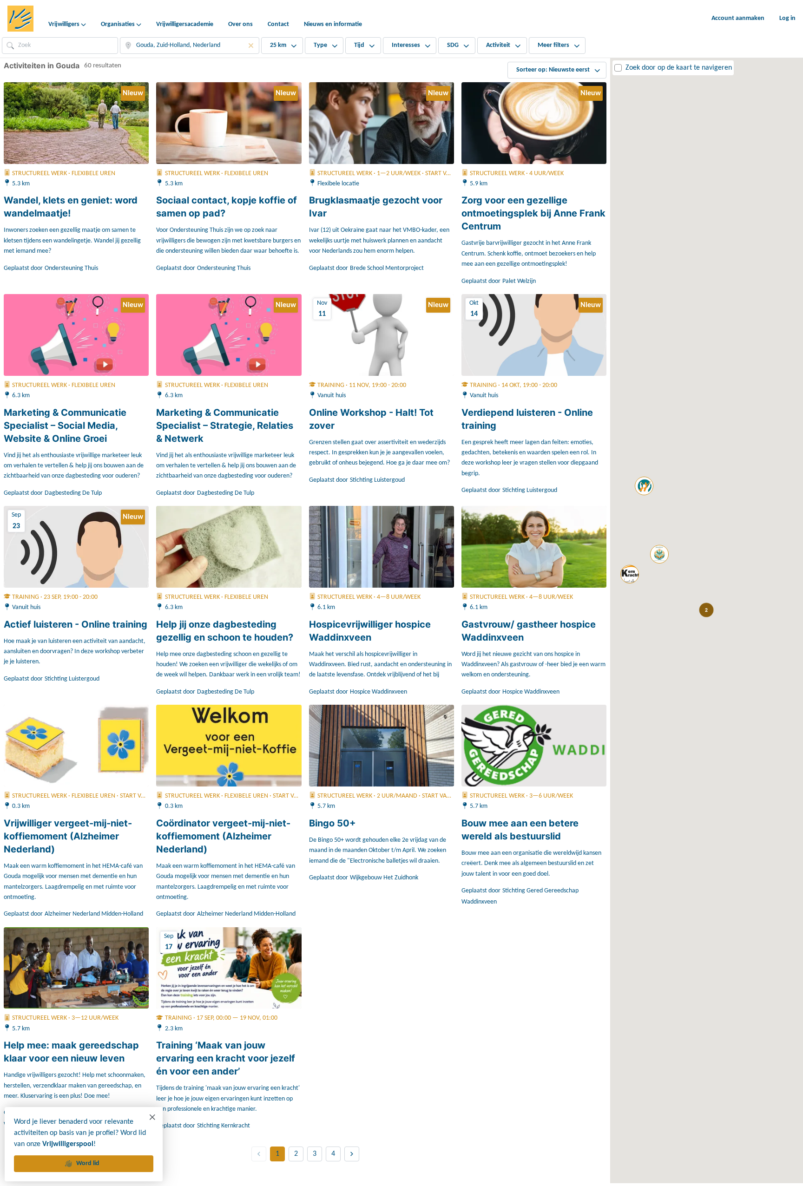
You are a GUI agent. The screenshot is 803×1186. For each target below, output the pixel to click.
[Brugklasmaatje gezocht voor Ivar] (381, 123)
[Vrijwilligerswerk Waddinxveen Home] (20, 18)
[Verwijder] (251, 45)
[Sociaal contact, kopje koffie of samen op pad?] (228, 123)
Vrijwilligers (63, 24)
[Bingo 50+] (381, 745)
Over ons (240, 24)
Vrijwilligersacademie (184, 24)
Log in (787, 18)
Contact (278, 24)
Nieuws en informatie (333, 24)
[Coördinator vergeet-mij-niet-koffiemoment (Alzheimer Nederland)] (228, 745)
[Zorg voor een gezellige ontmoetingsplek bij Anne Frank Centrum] (533, 123)
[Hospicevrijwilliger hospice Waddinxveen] (381, 547)
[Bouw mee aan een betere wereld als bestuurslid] (533, 745)
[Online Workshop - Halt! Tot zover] (381, 335)
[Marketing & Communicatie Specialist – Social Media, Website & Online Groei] (76, 335)
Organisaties (118, 24)
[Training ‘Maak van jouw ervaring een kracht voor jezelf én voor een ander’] (228, 968)
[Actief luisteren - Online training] (76, 547)
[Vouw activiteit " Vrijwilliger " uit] (659, 554)
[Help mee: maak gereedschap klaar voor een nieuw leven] (76, 968)
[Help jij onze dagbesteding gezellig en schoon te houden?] (228, 547)
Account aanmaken (737, 18)
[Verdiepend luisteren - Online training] (533, 335)
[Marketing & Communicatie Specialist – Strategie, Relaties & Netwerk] (228, 335)
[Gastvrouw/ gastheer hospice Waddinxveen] (533, 547)
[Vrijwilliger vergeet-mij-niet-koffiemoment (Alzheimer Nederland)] (76, 745)
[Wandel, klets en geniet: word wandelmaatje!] (76, 123)
